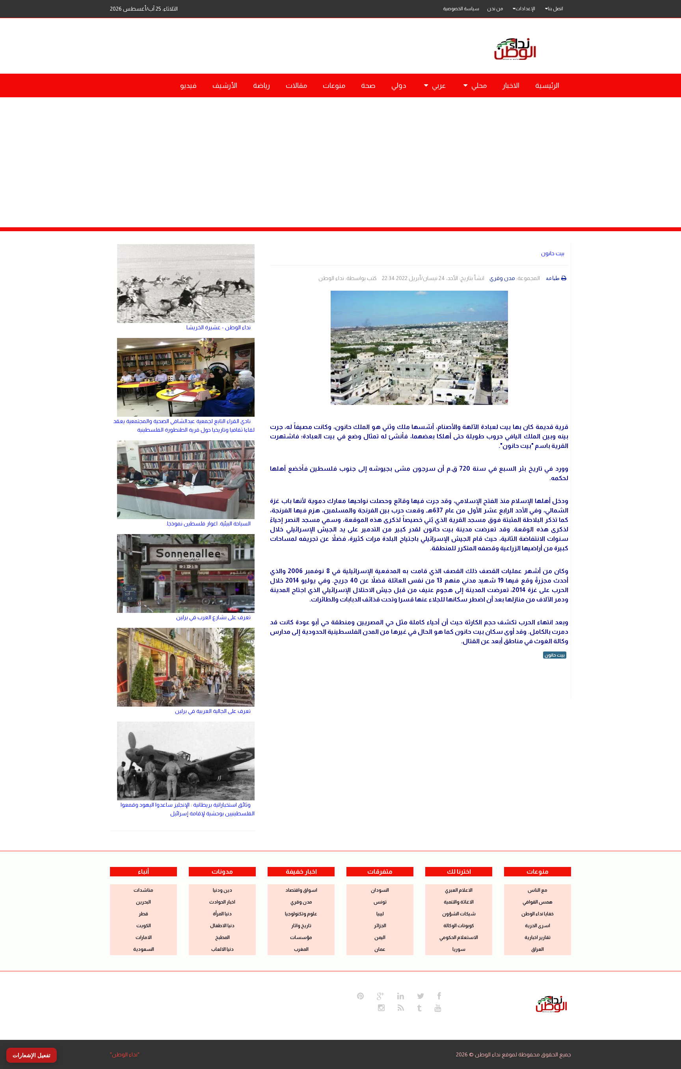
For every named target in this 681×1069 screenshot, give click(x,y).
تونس (380, 902)
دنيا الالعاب (222, 949)
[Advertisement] (340, 156)
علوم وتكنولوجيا (301, 914)
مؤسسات (301, 937)
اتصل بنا (555, 8)
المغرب (301, 949)
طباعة (553, 278)
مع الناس (537, 890)
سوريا (458, 949)
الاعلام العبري (459, 890)
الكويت (143, 925)
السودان (380, 890)
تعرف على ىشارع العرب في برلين (213, 617)
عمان (379, 949)
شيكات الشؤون (459, 914)
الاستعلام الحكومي (458, 937)
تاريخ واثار (301, 925)
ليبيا (380, 914)
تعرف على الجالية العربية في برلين (213, 711)
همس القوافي (538, 902)
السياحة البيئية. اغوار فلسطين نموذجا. (208, 523)
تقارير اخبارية (538, 937)
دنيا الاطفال (222, 925)
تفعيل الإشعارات (31, 1055)
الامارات (144, 937)
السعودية (143, 949)
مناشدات (143, 890)
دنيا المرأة (222, 914)
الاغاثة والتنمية (459, 902)
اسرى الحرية (537, 925)
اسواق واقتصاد (301, 890)
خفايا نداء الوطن (537, 914)
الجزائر (380, 925)
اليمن (379, 937)
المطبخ (222, 937)
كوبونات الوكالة (458, 925)
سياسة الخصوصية (461, 8)
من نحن (495, 8)
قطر (143, 914)
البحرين (143, 902)
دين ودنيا (222, 890)
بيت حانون (552, 253)
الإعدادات (525, 8)
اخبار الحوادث (222, 902)
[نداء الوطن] (551, 1003)
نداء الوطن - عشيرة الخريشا (218, 327)
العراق (537, 949)
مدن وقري (502, 278)
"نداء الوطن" (125, 1054)
